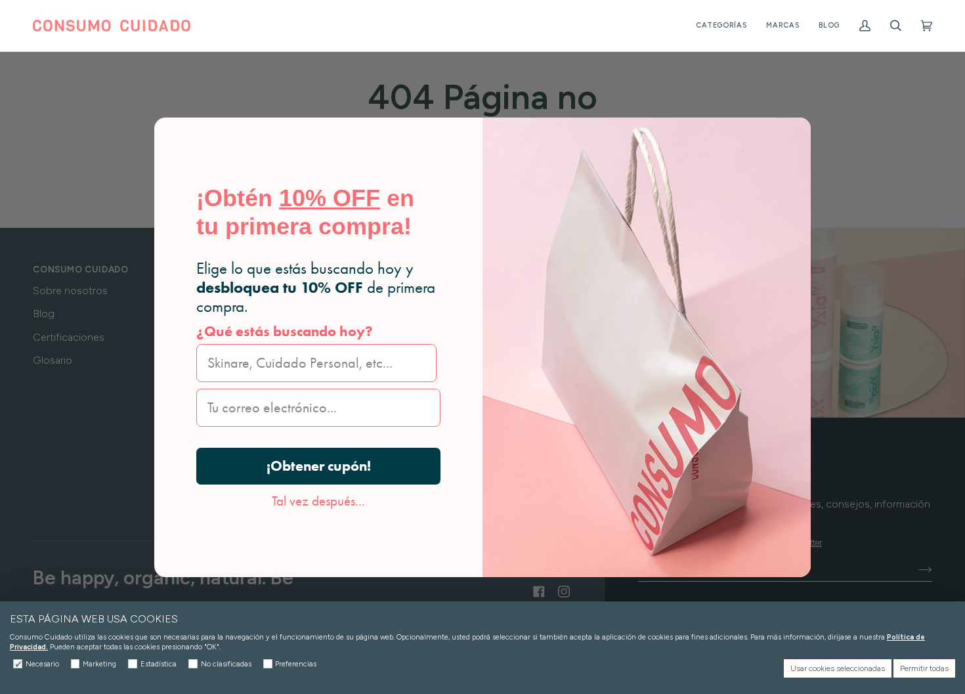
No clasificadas (226, 664)
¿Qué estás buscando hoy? (284, 331)
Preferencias (295, 664)
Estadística (158, 664)
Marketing (99, 664)
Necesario (42, 664)
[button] (721, 25)
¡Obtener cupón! (319, 466)
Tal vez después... (318, 501)
